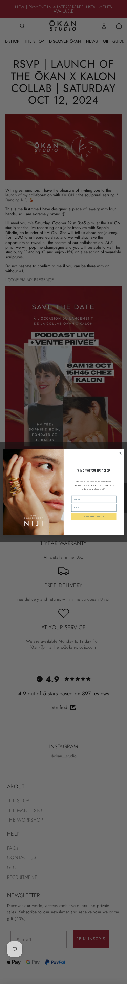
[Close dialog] (120, 453)
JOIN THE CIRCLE (94, 516)
